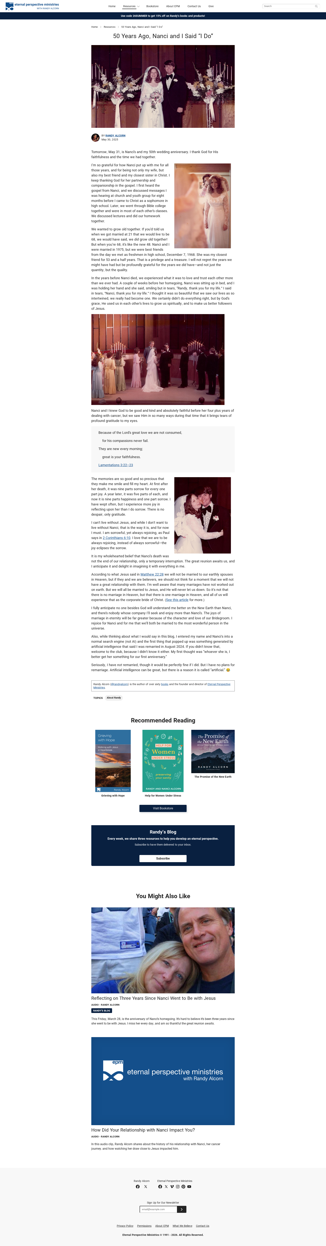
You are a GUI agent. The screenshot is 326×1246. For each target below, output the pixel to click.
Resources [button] (129, 6)
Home (111, 6)
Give (211, 6)
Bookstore (152, 6)
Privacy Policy (125, 1225)
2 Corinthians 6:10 (116, 538)
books (164, 684)
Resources (109, 26)
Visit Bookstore (163, 808)
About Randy (114, 697)
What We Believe (182, 1225)
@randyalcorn (119, 684)
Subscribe (163, 858)
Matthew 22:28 (152, 574)
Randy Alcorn (115, 135)
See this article (177, 600)
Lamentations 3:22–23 (115, 465)
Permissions (144, 1225)
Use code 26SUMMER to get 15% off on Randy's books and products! (163, 15)
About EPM (173, 6)
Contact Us (194, 6)
